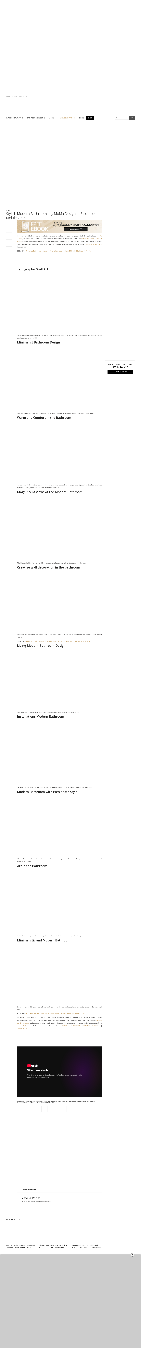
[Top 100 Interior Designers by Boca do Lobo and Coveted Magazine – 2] (21, 1232)
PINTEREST (75, 1026)
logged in (33, 1201)
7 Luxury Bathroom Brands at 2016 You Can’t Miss (59, 251)
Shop (90, 118)
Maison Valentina (58, 1101)
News (7, 210)
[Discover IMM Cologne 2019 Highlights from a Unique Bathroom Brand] (54, 1232)
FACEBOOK (64, 1026)
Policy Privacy (22, 96)
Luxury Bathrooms (45, 1101)
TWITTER (86, 1026)
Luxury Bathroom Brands (29, 1101)
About (8, 96)
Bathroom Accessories (36, 118)
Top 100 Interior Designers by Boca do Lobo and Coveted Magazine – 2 (20, 1246)
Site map (14, 96)
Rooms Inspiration (67, 118)
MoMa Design (69, 1101)
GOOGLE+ (96, 1026)
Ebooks (81, 118)
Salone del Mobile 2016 (93, 244)
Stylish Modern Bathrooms (45, 1102)
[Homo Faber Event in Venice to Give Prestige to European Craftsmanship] (87, 1232)
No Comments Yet (29, 1190)
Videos (51, 118)
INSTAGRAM (22, 1028)
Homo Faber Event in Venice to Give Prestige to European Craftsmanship (86, 1246)
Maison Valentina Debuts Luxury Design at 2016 (58, 641)
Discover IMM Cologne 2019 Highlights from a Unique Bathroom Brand (53, 1246)
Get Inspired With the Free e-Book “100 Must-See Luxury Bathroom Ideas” (55, 1013)
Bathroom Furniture (14, 118)
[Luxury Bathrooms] (70, 106)
